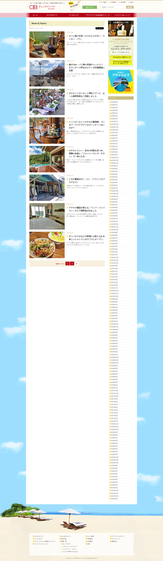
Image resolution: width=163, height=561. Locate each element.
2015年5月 (114, 476)
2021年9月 (114, 266)
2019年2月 (114, 352)
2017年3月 (114, 415)
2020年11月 (114, 293)
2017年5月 (114, 410)
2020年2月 (114, 318)
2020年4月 (114, 313)
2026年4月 (114, 113)
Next (132, 82)
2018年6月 (114, 374)
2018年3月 (114, 382)
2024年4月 (114, 180)
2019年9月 (114, 332)
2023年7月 (114, 205)
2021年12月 (114, 257)
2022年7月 (114, 238)
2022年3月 (114, 249)
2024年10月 (114, 163)
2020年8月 (114, 302)
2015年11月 (114, 460)
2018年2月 (114, 385)
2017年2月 (114, 418)
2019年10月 (114, 329)
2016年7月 (114, 438)
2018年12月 (114, 357)
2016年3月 (114, 449)
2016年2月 (114, 451)
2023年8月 (114, 202)
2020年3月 (114, 316)
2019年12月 (114, 324)
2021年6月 (114, 274)
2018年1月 (114, 388)
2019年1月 (114, 354)
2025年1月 (114, 155)
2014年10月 (114, 496)
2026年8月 (114, 102)
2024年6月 (114, 174)
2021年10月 (114, 263)
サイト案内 (103, 2)
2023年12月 (114, 191)
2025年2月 (114, 152)
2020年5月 (114, 310)
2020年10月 (114, 296)
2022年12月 (114, 224)
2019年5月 (114, 343)
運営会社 (114, 541)
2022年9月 (114, 232)
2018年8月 (114, 368)
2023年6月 (114, 207)
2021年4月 (114, 279)
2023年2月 (114, 218)
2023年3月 (114, 216)
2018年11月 (114, 360)
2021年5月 (114, 277)
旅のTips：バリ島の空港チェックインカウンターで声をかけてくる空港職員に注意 (87, 67)
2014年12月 (114, 490)
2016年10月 (114, 429)
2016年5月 (114, 443)
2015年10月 (114, 463)
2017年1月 (114, 421)
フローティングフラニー (70, 546)
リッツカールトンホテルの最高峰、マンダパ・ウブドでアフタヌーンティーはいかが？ (87, 125)
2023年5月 (114, 210)
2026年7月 (114, 105)
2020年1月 (114, 321)
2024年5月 (114, 177)
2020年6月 (114, 307)
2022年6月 (114, 241)
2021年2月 (114, 285)
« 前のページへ (60, 264)
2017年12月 (114, 390)
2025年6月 (114, 141)
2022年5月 (114, 243)
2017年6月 (114, 407)
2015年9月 (114, 465)
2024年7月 (114, 171)
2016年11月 (114, 426)
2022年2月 (114, 252)
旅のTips (64, 539)
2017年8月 (114, 402)
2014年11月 (114, 493)
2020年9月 (114, 299)
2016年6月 (114, 440)
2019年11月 (114, 327)
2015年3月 (114, 482)
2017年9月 (114, 399)
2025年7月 (114, 138)
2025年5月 (114, 143)
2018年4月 (114, 379)
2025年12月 (114, 124)
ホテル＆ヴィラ (52, 15)
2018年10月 (114, 363)
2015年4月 (114, 479)
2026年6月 (114, 107)
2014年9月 (114, 499)
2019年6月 (114, 340)
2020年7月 (114, 304)
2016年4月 (114, 446)
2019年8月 (114, 335)
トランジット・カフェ (69, 549)
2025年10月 (114, 130)
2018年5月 (114, 377)
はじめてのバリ (66, 536)
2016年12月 (114, 424)
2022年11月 (114, 227)
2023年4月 (114, 213)
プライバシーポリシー (118, 536)
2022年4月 (114, 246)
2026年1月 (114, 121)
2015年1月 (114, 488)
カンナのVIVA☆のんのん (70, 551)
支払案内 (122, 2)
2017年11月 (114, 393)
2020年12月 (114, 291)
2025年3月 (114, 149)
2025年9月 (114, 132)
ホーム (35, 15)
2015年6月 (114, 474)
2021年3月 (114, 282)
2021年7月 (114, 271)
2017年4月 (114, 413)
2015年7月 (114, 471)
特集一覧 (64, 541)
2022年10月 (114, 230)
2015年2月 (114, 485)
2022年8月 (114, 235)
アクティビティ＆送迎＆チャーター (98, 15)
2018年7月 (114, 371)
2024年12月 (114, 157)
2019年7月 (114, 338)
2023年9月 (114, 199)
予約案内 (112, 2)
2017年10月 (114, 396)
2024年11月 (114, 160)
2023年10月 (114, 196)
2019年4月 (114, 346)
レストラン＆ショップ (123, 15)
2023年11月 (114, 193)
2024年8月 (114, 168)
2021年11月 (114, 260)
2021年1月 (114, 288)
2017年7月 (114, 404)
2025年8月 (114, 135)
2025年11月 (114, 127)
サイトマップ (116, 539)
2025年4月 (114, 146)
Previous (109, 82)
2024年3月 (114, 182)
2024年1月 (114, 188)
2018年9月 (114, 365)
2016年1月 (114, 454)
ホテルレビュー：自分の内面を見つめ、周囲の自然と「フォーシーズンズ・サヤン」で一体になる (87, 153)
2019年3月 (114, 349)
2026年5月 (114, 110)
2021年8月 (114, 268)
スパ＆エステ (74, 15)
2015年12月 (114, 457)
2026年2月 (114, 119)
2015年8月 (114, 468)
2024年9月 (114, 166)
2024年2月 (114, 185)
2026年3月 (114, 116)
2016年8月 (114, 435)
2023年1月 (114, 221)
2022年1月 (114, 254)
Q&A (131, 2)
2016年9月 (114, 432)
